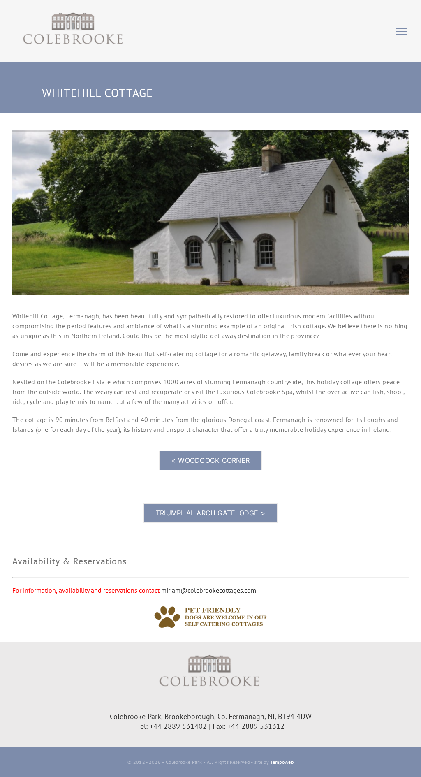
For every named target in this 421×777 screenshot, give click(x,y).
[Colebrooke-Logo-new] (74, 11)
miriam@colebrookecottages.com (208, 590)
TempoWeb (282, 762)
